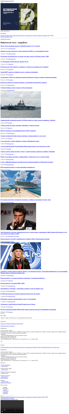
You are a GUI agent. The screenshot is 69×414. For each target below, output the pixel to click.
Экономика (44, 35)
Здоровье (7, 36)
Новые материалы (5, 31)
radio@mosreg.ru (4, 378)
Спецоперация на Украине (31, 35)
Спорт (10, 36)
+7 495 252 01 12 (4, 376)
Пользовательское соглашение (7, 326)
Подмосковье (4, 35)
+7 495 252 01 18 (4, 381)
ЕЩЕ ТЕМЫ (50, 35)
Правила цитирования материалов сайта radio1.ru (12, 323)
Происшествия (16, 35)
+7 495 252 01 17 (4, 366)
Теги (5, 39)
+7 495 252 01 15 (4, 369)
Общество (39, 35)
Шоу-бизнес (9, 35)
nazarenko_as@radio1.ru (6, 382)
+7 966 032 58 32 (4, 373)
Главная (2, 39)
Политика (22, 35)
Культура (3, 36)
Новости (6, 388)
